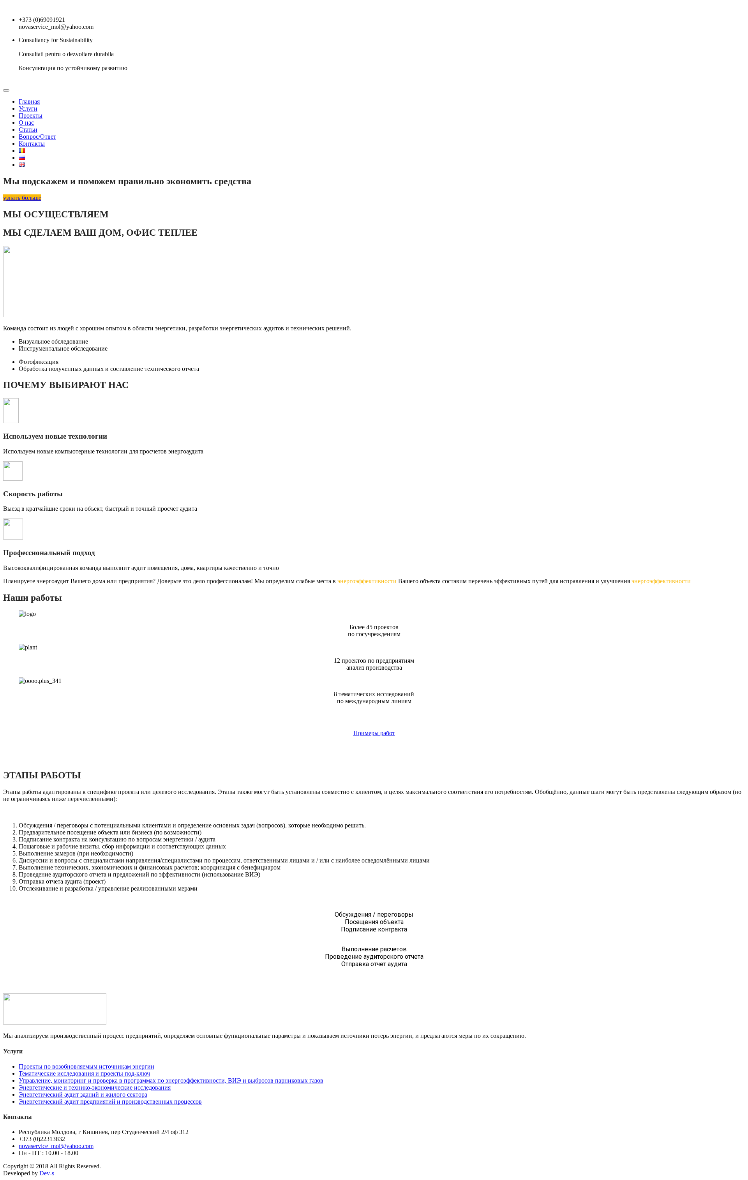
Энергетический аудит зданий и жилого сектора (83, 1094)
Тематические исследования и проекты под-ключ (84, 1073)
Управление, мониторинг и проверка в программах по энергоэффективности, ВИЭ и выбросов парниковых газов (171, 1080)
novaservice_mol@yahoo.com (56, 1146)
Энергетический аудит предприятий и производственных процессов (110, 1101)
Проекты (30, 115)
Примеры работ (374, 733)
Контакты (32, 143)
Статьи (28, 129)
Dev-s (46, 1173)
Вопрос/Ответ (37, 136)
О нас (26, 122)
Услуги (28, 108)
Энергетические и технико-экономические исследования (95, 1087)
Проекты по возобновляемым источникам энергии (86, 1066)
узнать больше (22, 197)
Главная (29, 101)
